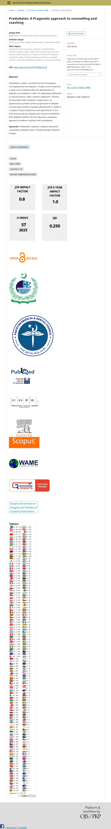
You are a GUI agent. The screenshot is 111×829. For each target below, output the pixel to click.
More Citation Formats (78, 74)
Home (11, 10)
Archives (20, 10)
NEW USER (15, 164)
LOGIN (13, 159)
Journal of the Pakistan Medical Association (32, 2)
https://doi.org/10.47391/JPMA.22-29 (30, 67)
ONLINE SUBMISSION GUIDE (23, 174)
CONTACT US (16, 169)
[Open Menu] (9, 2)
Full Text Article (77, 33)
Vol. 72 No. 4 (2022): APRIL (38, 10)
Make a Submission (19, 147)
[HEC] (23, 303)
